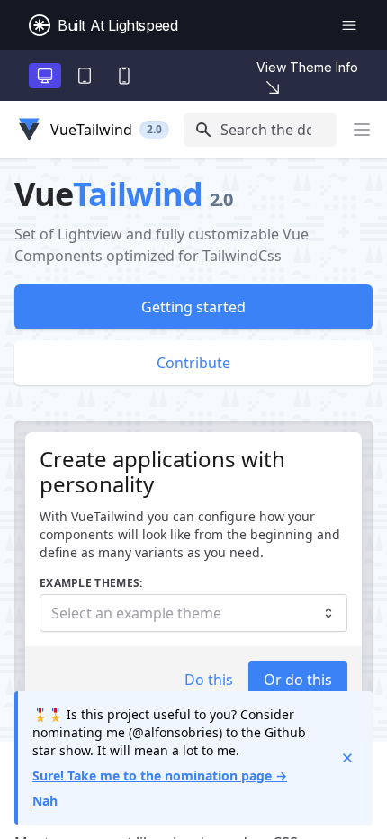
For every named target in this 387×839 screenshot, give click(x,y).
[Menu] (349, 25)
